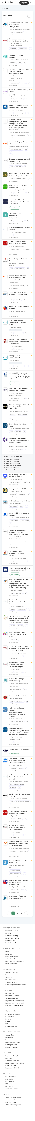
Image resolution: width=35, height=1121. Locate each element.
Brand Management (12, 956)
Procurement (9, 1040)
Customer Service (11, 1089)
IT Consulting (9, 1017)
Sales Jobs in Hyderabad (13, 465)
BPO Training (9, 1086)
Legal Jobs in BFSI (11, 1066)
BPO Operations (10, 1077)
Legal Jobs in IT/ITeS (12, 1068)
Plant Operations (11, 1045)
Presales (8, 1019)
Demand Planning (11, 1047)
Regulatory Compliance (13, 1056)
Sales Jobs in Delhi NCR (13, 463)
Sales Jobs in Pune (11, 470)
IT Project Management (13, 1014)
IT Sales (7, 1021)
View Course (15, 208)
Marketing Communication (14, 961)
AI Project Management (13, 1105)
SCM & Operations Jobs (11, 1032)
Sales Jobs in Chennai (12, 468)
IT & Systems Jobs (9, 1011)
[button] (15, 330)
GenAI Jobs (7, 1094)
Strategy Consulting (12, 972)
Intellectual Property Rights (14, 1063)
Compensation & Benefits (14, 1005)
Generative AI (10, 1100)
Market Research (11, 964)
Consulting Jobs (9, 969)
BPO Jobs (6, 1073)
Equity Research (10, 943)
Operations (9, 1037)
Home (3, 8)
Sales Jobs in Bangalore (13, 461)
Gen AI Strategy (10, 1102)
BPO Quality (9, 1079)
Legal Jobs (7, 1053)
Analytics (8, 977)
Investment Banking (12, 938)
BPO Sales (8, 1084)
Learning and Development (14, 1003)
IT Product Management (13, 1024)
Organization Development (14, 1001)
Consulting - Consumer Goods (15, 985)
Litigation (8, 1058)
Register (24, 3)
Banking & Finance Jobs (11, 928)
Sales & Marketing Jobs (11, 948)
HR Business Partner (12, 996)
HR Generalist (9, 993)
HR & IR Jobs (7, 990)
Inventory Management (13, 1042)
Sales (7, 952)
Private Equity (10, 940)
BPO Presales (9, 1082)
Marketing (8, 954)
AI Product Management (13, 1098)
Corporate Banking (11, 936)
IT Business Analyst (11, 1026)
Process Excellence (11, 980)
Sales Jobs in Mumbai (12, 459)
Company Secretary (12, 1061)
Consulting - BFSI (11, 982)
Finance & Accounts (12, 931)
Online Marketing (11, 959)
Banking (8, 933)
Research (8, 975)
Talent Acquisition (11, 998)
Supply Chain (9, 1035)
